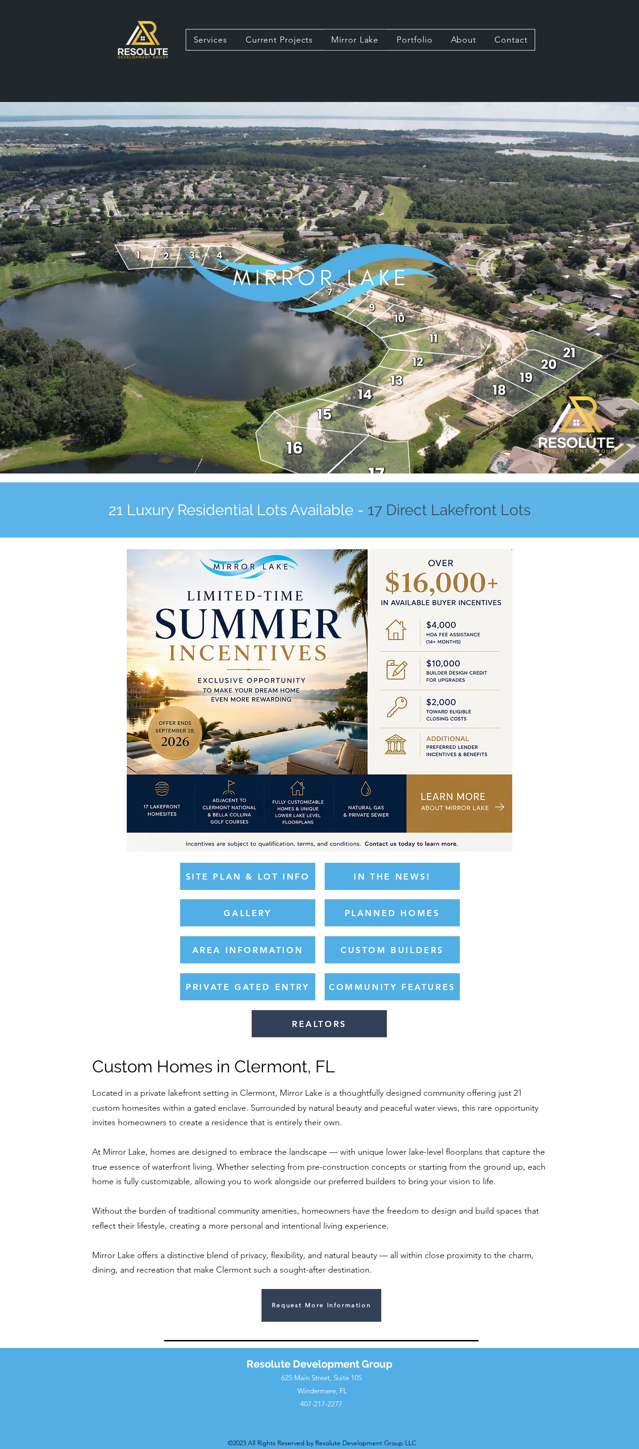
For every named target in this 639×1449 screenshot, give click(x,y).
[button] (321, 1305)
